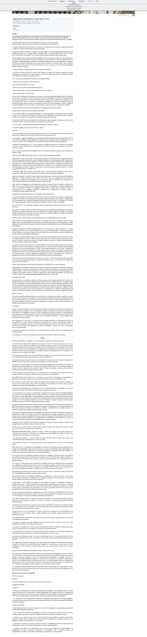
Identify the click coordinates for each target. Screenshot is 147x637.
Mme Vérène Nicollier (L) (73, 4)
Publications (71, 1)
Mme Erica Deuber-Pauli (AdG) (74, 8)
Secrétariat (81, 1)
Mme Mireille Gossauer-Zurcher (21, 377)
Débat (14, 28)
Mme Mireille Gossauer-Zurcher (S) (74, 6)
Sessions (62, 1)
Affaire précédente (26, 23)
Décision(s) (15, 30)
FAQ (97, 1)
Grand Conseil (52, 1)
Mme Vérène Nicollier (18, 341)
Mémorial (90, 1)
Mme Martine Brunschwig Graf (74, 10)
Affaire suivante (36, 23)
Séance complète (17, 23)
